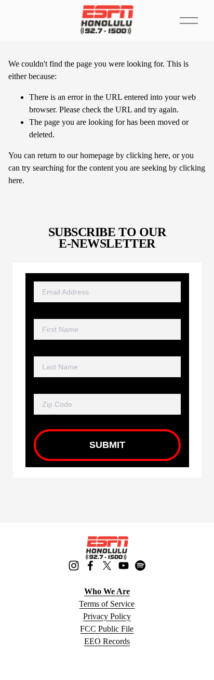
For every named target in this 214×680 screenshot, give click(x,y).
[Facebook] (90, 565)
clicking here (147, 155)
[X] (107, 565)
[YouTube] (123, 565)
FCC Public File (106, 628)
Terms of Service (107, 603)
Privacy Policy (107, 616)
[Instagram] (74, 565)
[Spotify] (140, 565)
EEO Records (107, 641)
